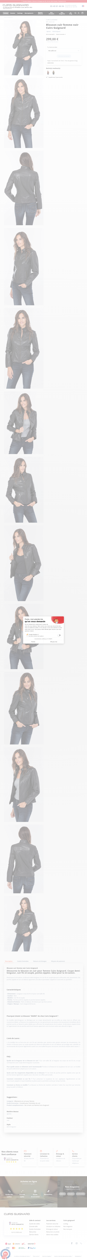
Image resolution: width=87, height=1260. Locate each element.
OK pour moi (53, 641)
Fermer (33, 641)
